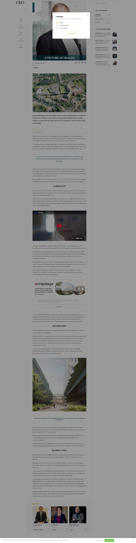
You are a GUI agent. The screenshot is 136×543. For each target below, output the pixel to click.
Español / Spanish (64, 25)
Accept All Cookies (109, 540)
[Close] (132, 540)
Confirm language (71, 33)
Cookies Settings (99, 540)
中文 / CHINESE (63, 28)
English (61, 22)
